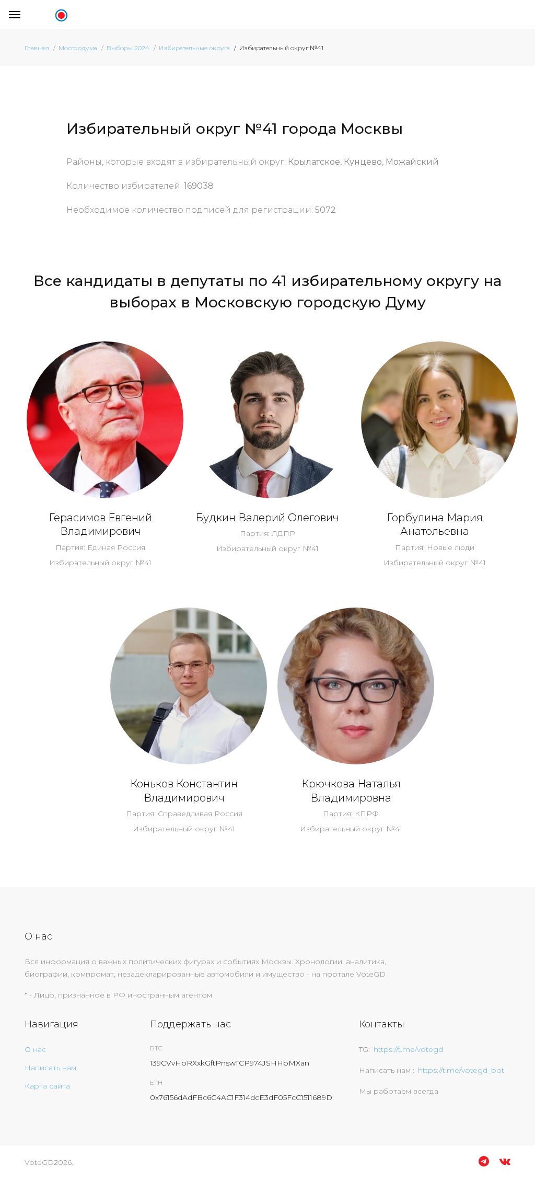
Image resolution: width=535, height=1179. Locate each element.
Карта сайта (47, 1086)
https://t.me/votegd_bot (461, 1070)
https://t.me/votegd (408, 1049)
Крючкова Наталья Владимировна (351, 790)
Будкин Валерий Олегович (267, 517)
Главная (37, 48)
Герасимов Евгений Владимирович (100, 524)
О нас (35, 1049)
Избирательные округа (194, 48)
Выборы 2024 (128, 48)
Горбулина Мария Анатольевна (435, 524)
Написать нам (50, 1067)
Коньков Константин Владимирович (184, 790)
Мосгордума (78, 48)
